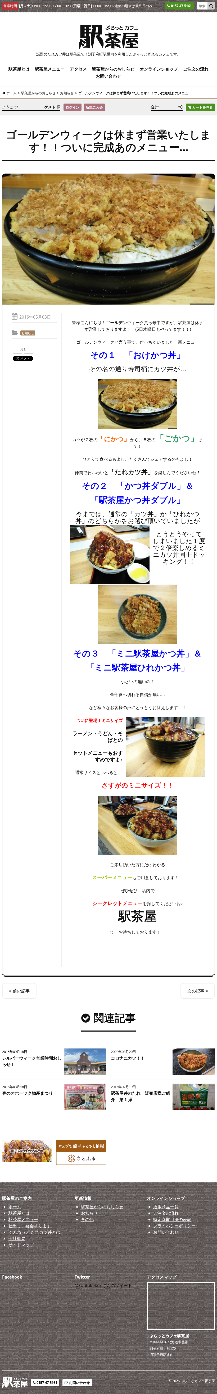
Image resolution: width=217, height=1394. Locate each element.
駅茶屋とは (19, 69)
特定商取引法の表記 (172, 1219)
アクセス (78, 69)
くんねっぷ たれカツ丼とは (34, 1232)
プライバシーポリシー (174, 1226)
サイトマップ (21, 1245)
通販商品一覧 (166, 1207)
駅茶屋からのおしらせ (113, 69)
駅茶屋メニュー (50, 69)
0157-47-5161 (47, 1382)
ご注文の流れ (196, 69)
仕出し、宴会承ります (29, 1226)
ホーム (14, 1207)
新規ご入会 (94, 107)
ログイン (72, 107)
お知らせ (27, 333)
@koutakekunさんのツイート (103, 1285)
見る (23, 349)
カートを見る (202, 107)
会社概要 (16, 1238)
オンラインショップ (159, 69)
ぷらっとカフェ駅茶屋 (197, 1380)
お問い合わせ (108, 76)
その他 (87, 1219)
